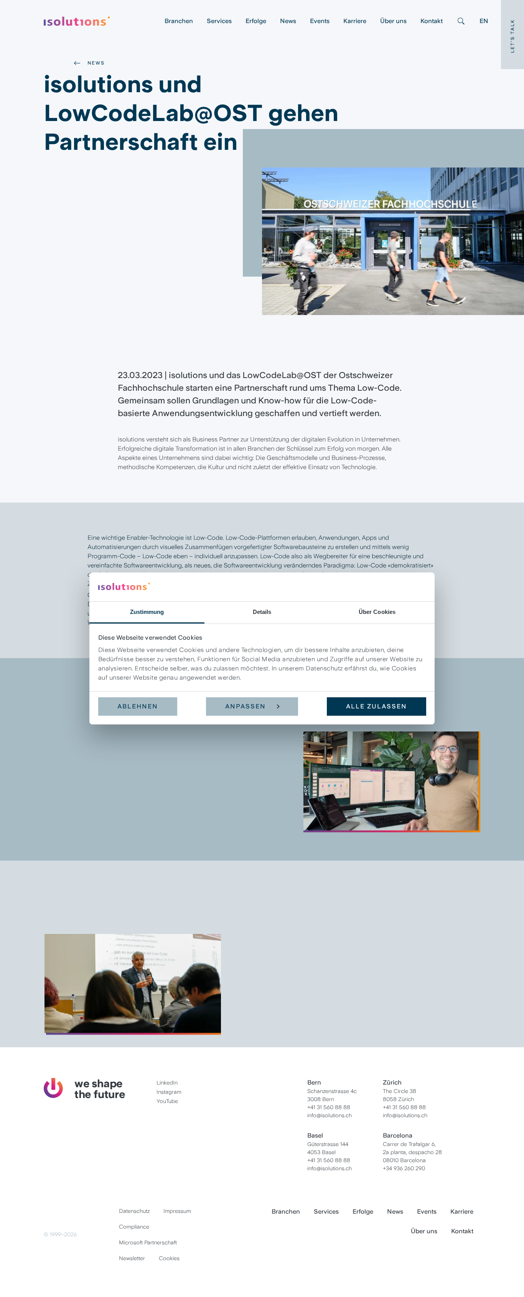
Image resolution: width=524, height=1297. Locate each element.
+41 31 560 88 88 (328, 1107)
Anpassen (245, 706)
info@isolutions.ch (329, 1115)
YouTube (167, 1101)
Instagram (169, 1092)
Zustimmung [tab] (147, 612)
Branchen (179, 21)
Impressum (177, 1211)
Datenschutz (134, 1211)
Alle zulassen (376, 706)
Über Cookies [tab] (377, 612)
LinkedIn (167, 1083)
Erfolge (256, 21)
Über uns (393, 21)
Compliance (134, 1227)
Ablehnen (137, 706)
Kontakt (431, 21)
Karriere (354, 21)
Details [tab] (262, 612)
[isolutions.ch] (101, 21)
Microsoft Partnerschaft (148, 1242)
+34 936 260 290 (404, 1168)
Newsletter (132, 1258)
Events (320, 21)
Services (219, 21)
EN (484, 21)
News (288, 21)
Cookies (169, 1258)
